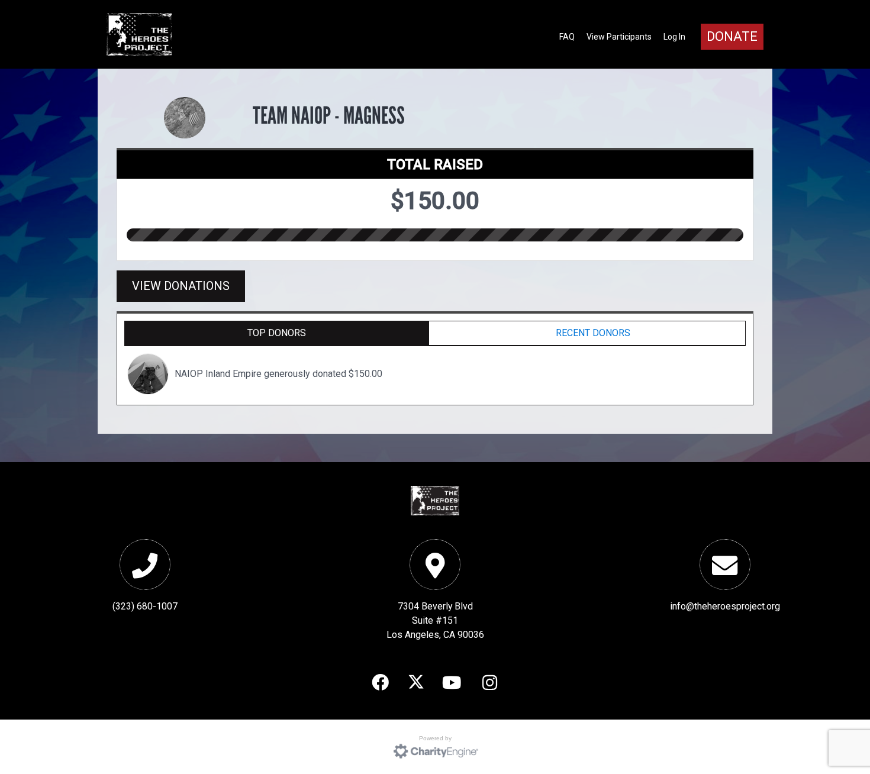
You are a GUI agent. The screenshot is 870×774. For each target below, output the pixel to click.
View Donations (181, 286)
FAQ (567, 36)
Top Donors (276, 332)
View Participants (619, 36)
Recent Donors (593, 332)
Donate (732, 36)
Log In (674, 36)
